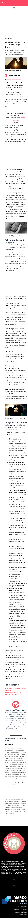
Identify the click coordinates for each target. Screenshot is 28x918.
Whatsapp (15, 120)
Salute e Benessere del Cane (13, 79)
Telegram (22, 118)
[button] (14, 8)
